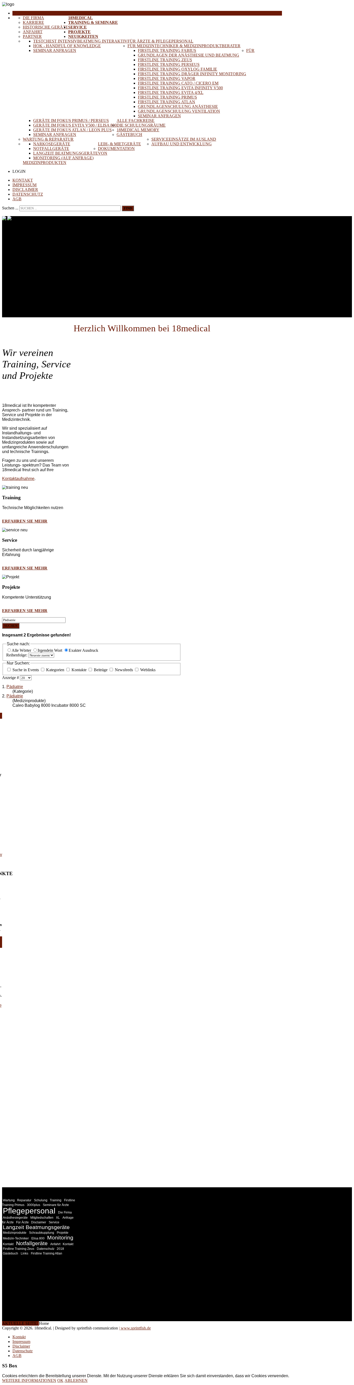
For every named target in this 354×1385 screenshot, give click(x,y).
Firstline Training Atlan (166, 102)
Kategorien (55, 670)
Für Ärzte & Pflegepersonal (160, 41)
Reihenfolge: (17, 655)
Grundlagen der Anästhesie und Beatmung (188, 55)
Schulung (41, 1200)
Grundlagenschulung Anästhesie (178, 106)
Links (24, 1253)
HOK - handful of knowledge (67, 46)
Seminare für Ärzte (56, 1205)
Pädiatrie (14, 686)
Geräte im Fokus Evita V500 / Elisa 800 (75, 125)
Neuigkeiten (83, 36)
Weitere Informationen (29, 1380)
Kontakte (79, 670)
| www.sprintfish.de (135, 1328)
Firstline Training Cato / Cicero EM (178, 83)
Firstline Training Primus (167, 97)
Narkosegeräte (51, 144)
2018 (60, 1249)
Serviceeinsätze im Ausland (183, 139)
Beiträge (101, 670)
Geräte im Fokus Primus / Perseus (71, 120)
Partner (32, 36)
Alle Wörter (22, 650)
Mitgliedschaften (41, 1217)
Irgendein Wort (50, 650)
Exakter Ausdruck (83, 650)
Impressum (24, 185)
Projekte (79, 32)
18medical (80, 18)
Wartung (9, 1200)
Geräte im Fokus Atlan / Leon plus (72, 130)
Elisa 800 (38, 1238)
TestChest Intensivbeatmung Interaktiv (80, 41)
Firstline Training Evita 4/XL (170, 92)
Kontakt (22, 180)
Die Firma (33, 18)
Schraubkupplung (41, 1233)
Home (18, 13)
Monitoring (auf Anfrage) (63, 158)
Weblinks (147, 670)
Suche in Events (25, 670)
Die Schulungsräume (141, 125)
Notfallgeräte (51, 148)
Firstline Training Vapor (166, 78)
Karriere (33, 22)
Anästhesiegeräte (15, 1217)
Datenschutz (27, 194)
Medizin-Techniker (16, 1238)
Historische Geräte (45, 27)
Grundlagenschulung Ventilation (179, 111)
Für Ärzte (23, 1222)
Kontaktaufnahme (18, 478)
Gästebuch (129, 134)
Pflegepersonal (29, 1210)
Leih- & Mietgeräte (119, 144)
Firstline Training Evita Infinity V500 (180, 88)
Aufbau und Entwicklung (181, 144)
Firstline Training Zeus (165, 60)
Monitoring (60, 1237)
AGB (17, 199)
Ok (60, 1380)
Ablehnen (76, 1380)
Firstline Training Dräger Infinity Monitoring (192, 74)
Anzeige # (11, 677)
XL (58, 1217)
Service (77, 27)
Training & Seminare (93, 22)
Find (128, 208)
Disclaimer (25, 189)
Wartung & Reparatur (48, 139)
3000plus (33, 1205)
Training (55, 1200)
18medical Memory (138, 130)
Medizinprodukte (14, 1233)
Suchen (10, 626)
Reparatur (24, 1200)
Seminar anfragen (54, 50)
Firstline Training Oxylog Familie (177, 69)
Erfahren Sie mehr (24, 521)
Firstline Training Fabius (167, 50)
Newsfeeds (124, 670)
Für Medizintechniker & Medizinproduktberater (184, 46)
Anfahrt (33, 32)
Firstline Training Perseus (169, 64)
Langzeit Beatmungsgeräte (65, 153)
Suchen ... (10, 208)
